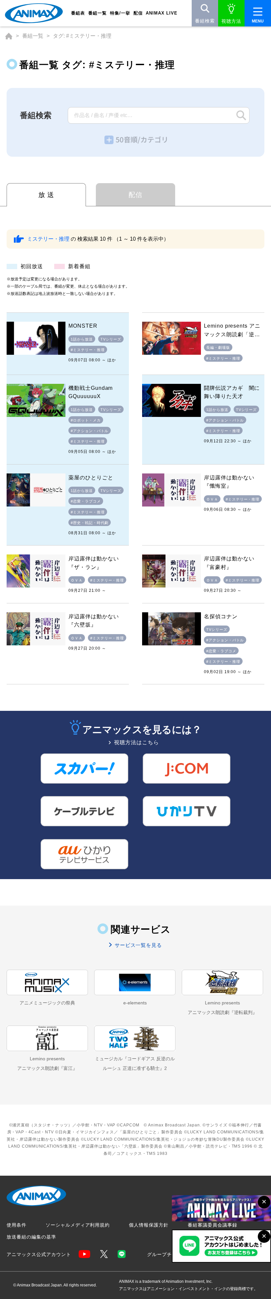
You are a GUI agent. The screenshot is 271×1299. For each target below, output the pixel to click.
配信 (135, 194)
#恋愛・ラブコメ (86, 501)
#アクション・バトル (90, 431)
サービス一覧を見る (137, 945)
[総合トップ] (9, 36)
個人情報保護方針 (149, 1225)
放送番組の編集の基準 (31, 1236)
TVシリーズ (111, 339)
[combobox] (159, 115)
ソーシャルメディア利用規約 (78, 1225)
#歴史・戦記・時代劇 (90, 523)
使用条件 (16, 1225)
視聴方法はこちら (136, 742)
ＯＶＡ (212, 499)
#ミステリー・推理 (88, 350)
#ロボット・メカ (86, 420)
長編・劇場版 (218, 347)
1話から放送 (82, 339)
